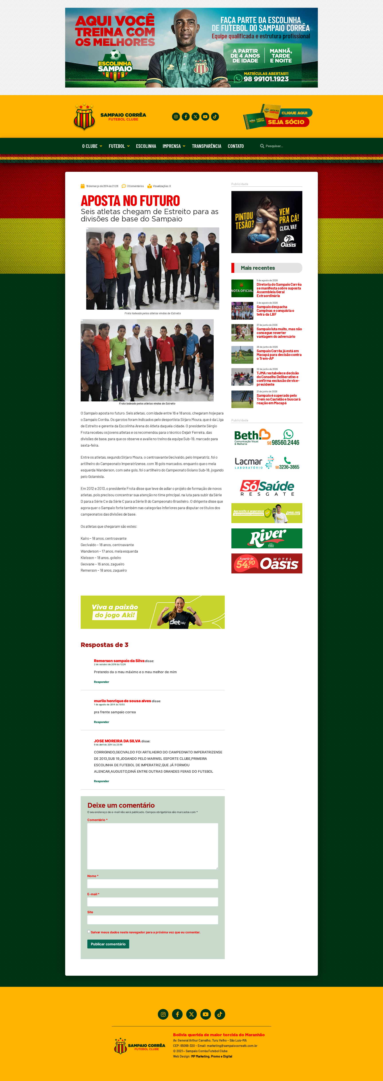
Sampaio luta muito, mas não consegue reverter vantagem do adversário (279, 332)
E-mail (93, 894)
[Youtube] (205, 117)
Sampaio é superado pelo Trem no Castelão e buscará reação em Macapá (278, 399)
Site (90, 912)
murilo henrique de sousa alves (122, 701)
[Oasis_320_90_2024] (266, 575)
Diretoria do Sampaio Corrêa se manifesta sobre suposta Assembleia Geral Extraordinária (279, 290)
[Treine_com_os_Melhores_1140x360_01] (191, 86)
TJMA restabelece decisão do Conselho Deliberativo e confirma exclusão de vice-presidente (278, 378)
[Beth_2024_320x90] (266, 449)
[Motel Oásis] (266, 252)
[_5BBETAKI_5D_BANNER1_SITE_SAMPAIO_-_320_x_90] (266, 525)
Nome (92, 876)
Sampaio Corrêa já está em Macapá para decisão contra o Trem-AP (279, 354)
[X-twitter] (195, 117)
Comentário (97, 819)
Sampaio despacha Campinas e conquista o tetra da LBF (275, 310)
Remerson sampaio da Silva (119, 661)
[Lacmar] (266, 474)
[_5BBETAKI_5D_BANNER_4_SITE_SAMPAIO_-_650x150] (153, 631)
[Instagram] (176, 117)
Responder (101, 682)
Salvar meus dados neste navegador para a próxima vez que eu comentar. (145, 932)
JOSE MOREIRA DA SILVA (117, 741)
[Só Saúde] (266, 500)
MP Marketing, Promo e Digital (211, 1056)
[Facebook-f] (186, 117)
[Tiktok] (215, 117)
